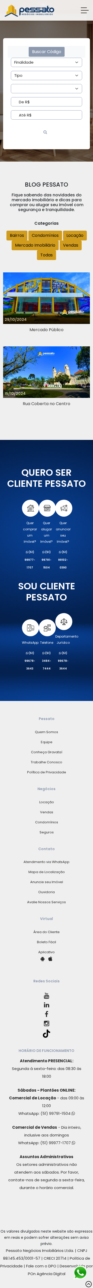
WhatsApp (30, 642)
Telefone (46, 642)
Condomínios (45, 235)
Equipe (46, 742)
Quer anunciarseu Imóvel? (63, 532)
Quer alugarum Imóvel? (46, 532)
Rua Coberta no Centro (46, 404)
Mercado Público (46, 330)
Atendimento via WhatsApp (46, 861)
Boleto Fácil (46, 942)
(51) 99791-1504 (56, 1113)
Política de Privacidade (46, 772)
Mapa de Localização (46, 871)
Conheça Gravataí (46, 752)
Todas (46, 255)
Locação (74, 235)
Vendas (70, 245)
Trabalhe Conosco (46, 762)
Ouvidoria (46, 892)
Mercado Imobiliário (35, 245)
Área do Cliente (46, 932)
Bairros (17, 235)
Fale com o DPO (41, 1266)
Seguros (47, 832)
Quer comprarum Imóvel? (30, 532)
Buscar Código (46, 52)
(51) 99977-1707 (56, 1142)
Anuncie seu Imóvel (46, 882)
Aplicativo (46, 952)
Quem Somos (46, 732)
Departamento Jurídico (66, 639)
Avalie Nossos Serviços (46, 902)
